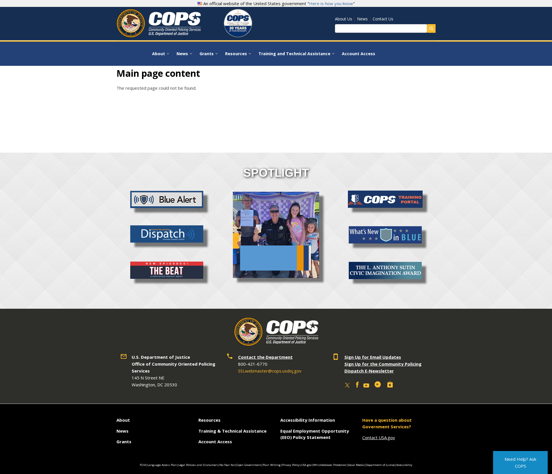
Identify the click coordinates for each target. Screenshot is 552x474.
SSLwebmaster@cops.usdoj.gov (270, 371)
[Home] (158, 35)
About (161, 55)
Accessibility (404, 465)
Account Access (358, 53)
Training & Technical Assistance (232, 431)
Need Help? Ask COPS (520, 462)
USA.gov (306, 465)
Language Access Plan (162, 465)
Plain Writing (271, 465)
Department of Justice (380, 465)
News (362, 19)
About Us (343, 19)
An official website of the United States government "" (278, 3)
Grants (209, 55)
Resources (239, 55)
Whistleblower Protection (330, 465)
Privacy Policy (291, 465)
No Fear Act (227, 465)
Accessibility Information (307, 420)
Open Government (248, 465)
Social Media (356, 465)
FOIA (143, 465)
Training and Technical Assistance (297, 55)
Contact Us (383, 19)
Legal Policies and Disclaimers (198, 465)
